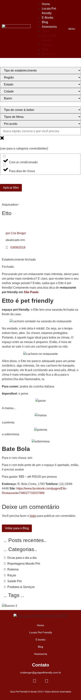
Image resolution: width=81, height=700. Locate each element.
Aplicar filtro (11, 187)
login (33, 515)
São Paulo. (31, 292)
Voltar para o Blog (17, 528)
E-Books (47, 17)
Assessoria (49, 26)
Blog (45, 22)
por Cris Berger (16, 233)
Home (46, 4)
